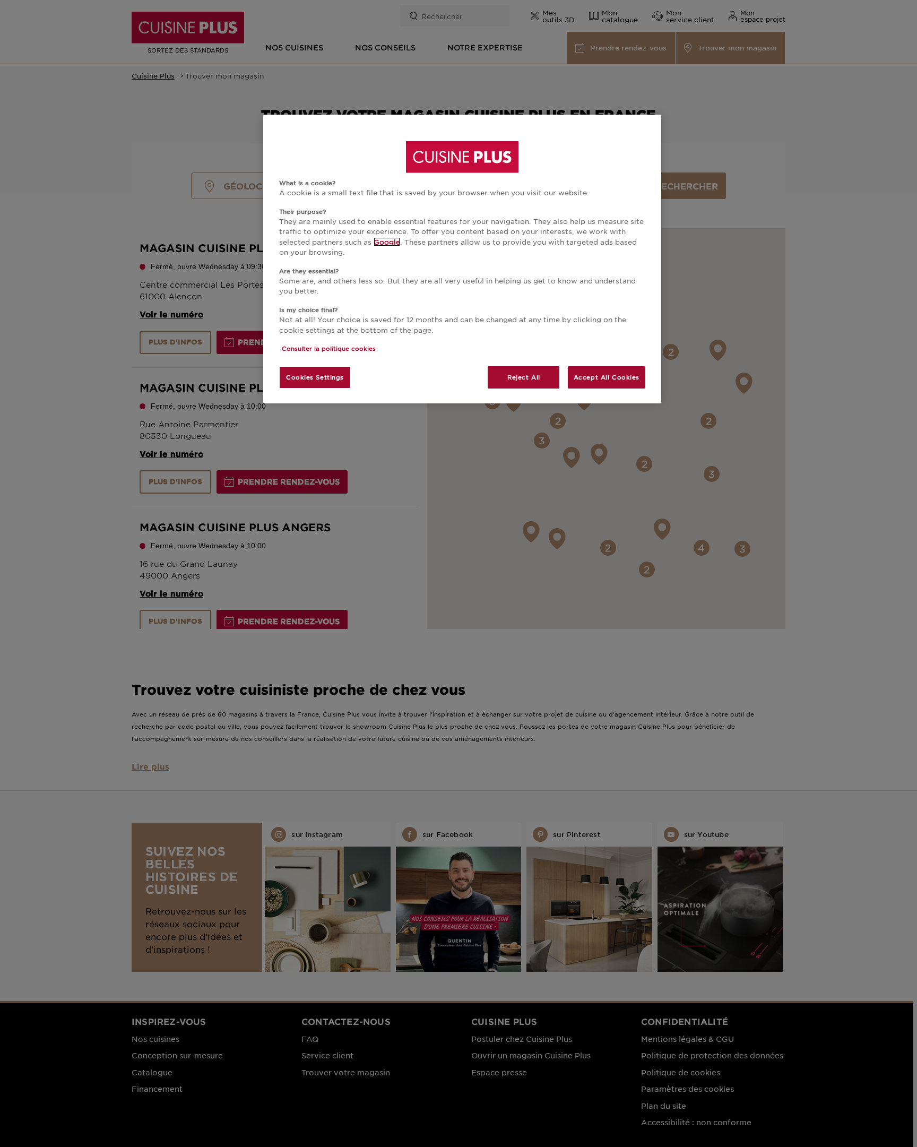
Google (387, 241)
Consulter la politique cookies (329, 348)
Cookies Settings (315, 377)
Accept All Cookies (606, 377)
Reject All (523, 377)
